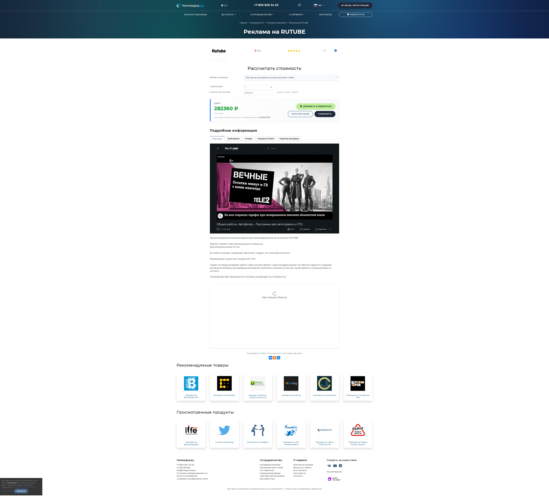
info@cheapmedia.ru (186, 470)
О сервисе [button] (296, 14)
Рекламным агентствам (271, 467)
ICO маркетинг (267, 470)
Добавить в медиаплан (317, 106)
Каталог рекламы (195, 14)
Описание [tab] (217, 139)
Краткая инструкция (303, 465)
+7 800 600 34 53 (266, 5)
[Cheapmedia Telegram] (340, 466)
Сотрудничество (271, 460)
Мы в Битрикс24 (334, 472)
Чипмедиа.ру (185, 460)
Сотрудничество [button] (261, 14)
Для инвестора (267, 479)
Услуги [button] (229, 14)
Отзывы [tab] (248, 139)
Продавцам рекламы (270, 465)
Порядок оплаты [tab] (266, 139)
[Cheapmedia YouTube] (335, 466)
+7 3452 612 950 (183, 467)
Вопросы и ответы (302, 467)
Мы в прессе (299, 473)
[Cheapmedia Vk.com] (329, 466)
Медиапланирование (270, 473)
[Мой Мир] (278, 357)
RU (320, 5)
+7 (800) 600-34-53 (185, 465)
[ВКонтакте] (270, 357)
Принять (21, 491)
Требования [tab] (233, 139)
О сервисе (300, 460)
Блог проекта (300, 470)
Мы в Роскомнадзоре (187, 476)
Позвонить (325, 114)
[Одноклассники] (274, 357)
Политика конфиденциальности (192, 473)
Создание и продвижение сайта (192, 479)
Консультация (301, 114)
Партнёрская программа (272, 476)
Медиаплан (357, 14)
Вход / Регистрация (357, 5)
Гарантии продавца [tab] (289, 139)
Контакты (325, 14)
